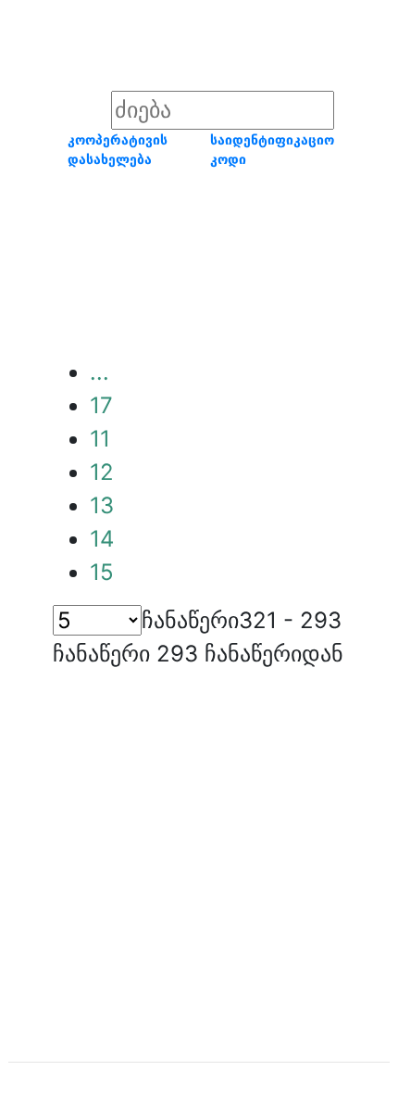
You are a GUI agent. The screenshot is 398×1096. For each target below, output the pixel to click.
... (99, 372)
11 (100, 438)
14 (102, 538)
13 (102, 505)
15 (102, 572)
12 (102, 472)
